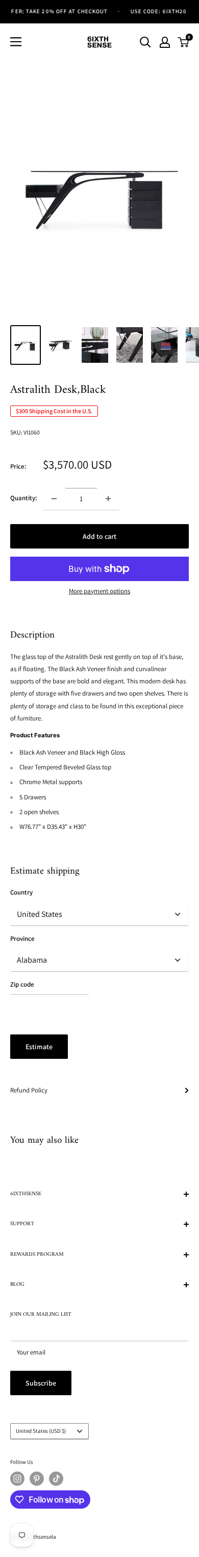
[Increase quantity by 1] (108, 498)
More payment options (99, 591)
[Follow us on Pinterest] (37, 1479)
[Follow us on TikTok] (56, 1479)
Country (21, 892)
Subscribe (41, 1383)
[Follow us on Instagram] (17, 1479)
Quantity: (23, 498)
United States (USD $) (41, 1430)
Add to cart (99, 536)
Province (22, 938)
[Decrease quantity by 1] (54, 498)
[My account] (164, 42)
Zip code (22, 984)
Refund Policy (28, 1090)
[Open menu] (15, 41)
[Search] (145, 42)
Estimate (39, 1046)
